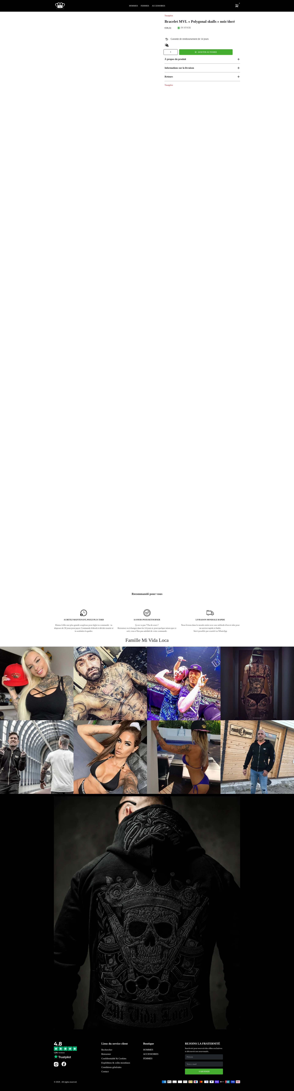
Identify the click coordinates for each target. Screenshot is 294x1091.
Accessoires (158, 6)
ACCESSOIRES (150, 1054)
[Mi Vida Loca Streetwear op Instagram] (56, 1066)
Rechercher (106, 1050)
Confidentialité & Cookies (113, 1058)
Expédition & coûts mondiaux (115, 1063)
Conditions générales (111, 1067)
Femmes (145, 6)
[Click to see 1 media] (62, 579)
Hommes (133, 6)
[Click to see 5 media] (134, 579)
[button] (202, 59)
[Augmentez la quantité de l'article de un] (175, 52)
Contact (105, 1071)
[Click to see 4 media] (116, 579)
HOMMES (148, 1050)
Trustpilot (169, 15)
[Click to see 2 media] (80, 579)
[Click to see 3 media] (98, 579)
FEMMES (147, 1058)
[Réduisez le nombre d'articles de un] (166, 52)
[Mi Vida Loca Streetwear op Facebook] (64, 1064)
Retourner (106, 1054)
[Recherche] (217, 6)
